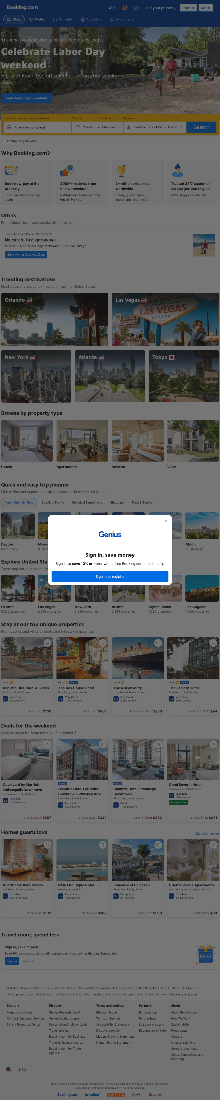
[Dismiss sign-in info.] (166, 521)
